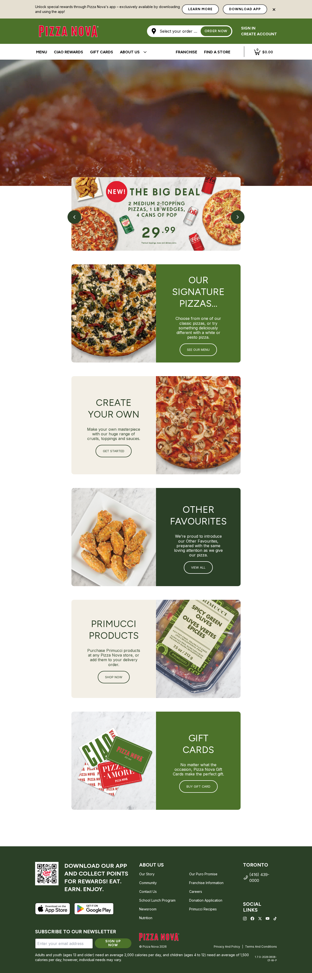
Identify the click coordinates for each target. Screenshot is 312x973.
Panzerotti (154, 52)
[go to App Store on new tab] (52, 909)
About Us (130, 52)
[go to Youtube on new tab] (267, 918)
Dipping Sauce (51, 52)
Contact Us (148, 891)
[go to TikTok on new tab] (275, 918)
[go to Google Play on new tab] (94, 909)
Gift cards (101, 52)
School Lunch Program (157, 900)
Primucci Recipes (203, 909)
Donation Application (205, 900)
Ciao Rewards (68, 52)
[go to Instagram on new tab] (245, 918)
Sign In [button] (248, 28)
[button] (189, 31)
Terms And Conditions (261, 946)
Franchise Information (206, 883)
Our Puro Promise (203, 874)
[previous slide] (74, 217)
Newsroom (147, 909)
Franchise (186, 52)
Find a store (217, 52)
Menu (41, 52)
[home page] (159, 937)
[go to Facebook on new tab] (252, 918)
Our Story (147, 874)
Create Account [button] (259, 34)
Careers (195, 891)
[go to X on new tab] (260, 918)
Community (148, 883)
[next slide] (237, 217)
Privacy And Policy (227, 946)
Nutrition (145, 918)
